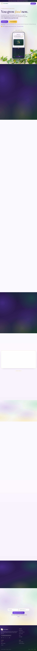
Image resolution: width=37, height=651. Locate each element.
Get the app (33, 3)
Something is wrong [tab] (10, 85)
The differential (6, 109)
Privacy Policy (11, 580)
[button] (18, 227)
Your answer (6, 112)
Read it (18, 416)
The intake (5, 105)
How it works (21, 633)
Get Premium (18, 537)
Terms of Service (21, 643)
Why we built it (3, 643)
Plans (20, 635)
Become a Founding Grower (18, 459)
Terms (7, 580)
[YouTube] (3, 637)
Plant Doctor (21, 630)
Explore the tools (13, 21)
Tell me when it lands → (20, 26)
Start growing (4, 21)
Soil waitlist (20, 636)
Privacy (18, 616)
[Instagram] (2, 637)
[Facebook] (7, 637)
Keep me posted (18, 582)
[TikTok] (5, 637)
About (2, 641)
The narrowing (5, 107)
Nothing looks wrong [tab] (27, 85)
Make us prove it (22, 606)
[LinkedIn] (9, 637)
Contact (35, 649)
